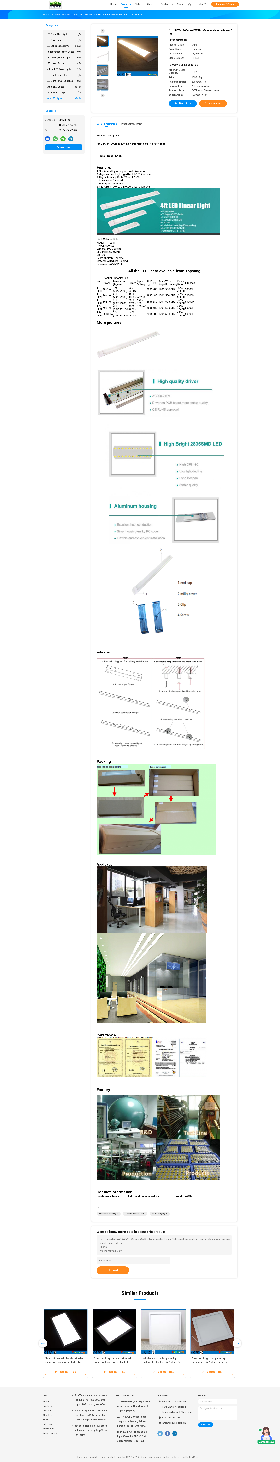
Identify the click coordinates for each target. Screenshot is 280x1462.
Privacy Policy (50, 1433)
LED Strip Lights (64, 40)
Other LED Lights (64, 86)
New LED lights (64, 98)
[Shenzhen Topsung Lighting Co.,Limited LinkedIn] (175, 1433)
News (46, 1419)
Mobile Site (48, 1428)
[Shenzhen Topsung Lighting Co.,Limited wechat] (63, 138)
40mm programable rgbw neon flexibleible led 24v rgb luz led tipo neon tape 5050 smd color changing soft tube (91, 1415)
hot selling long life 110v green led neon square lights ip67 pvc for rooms (91, 1430)
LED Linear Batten (64, 63)
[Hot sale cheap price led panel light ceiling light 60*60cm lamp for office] (212, 1331)
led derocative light (135, 1214)
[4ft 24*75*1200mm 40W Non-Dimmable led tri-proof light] (137, 56)
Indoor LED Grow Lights (64, 69)
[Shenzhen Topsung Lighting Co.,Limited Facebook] (167, 1433)
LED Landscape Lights (64, 46)
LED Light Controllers (64, 75)
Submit (113, 1270)
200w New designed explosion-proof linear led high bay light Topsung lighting (133, 1406)
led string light (159, 1214)
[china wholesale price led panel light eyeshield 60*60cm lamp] (65, 1331)
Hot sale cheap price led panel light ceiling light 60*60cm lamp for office (212, 1362)
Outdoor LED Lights (64, 92)
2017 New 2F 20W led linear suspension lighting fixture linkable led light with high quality (131, 1421)
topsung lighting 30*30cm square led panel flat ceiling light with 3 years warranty (163, 1362)
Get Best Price (182, 103)
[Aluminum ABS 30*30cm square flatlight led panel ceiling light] (114, 1331)
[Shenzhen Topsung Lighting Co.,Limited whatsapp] (55, 138)
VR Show (47, 1410)
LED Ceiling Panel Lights (64, 57)
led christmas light (108, 1214)
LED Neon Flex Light (64, 34)
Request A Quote (225, 4)
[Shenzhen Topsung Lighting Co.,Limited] (55, 5)
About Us (47, 1415)
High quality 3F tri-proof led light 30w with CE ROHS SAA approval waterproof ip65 (132, 1436)
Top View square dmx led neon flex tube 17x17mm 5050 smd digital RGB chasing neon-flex (91, 1400)
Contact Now (63, 147)
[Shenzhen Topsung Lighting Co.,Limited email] (47, 138)
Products (47, 1406)
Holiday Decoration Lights (64, 51)
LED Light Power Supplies (64, 81)
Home (46, 1401)
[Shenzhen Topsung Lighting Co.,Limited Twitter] (160, 1433)
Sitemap (47, 1424)
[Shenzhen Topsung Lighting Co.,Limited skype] (70, 138)
